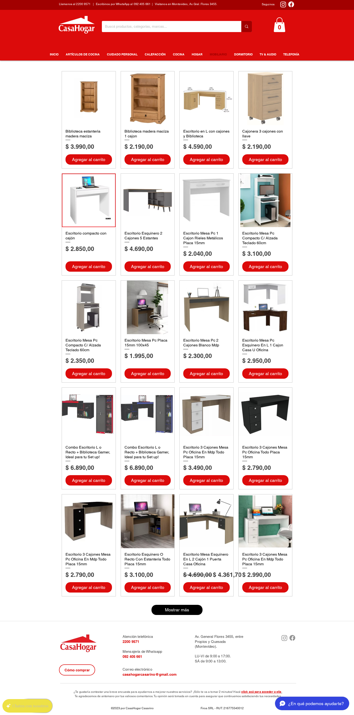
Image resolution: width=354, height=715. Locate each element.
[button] (279, 24)
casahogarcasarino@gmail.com (150, 674)
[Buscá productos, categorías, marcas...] (246, 26)
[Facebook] (291, 4)
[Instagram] (283, 4)
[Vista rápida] (89, 98)
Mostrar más (177, 609)
